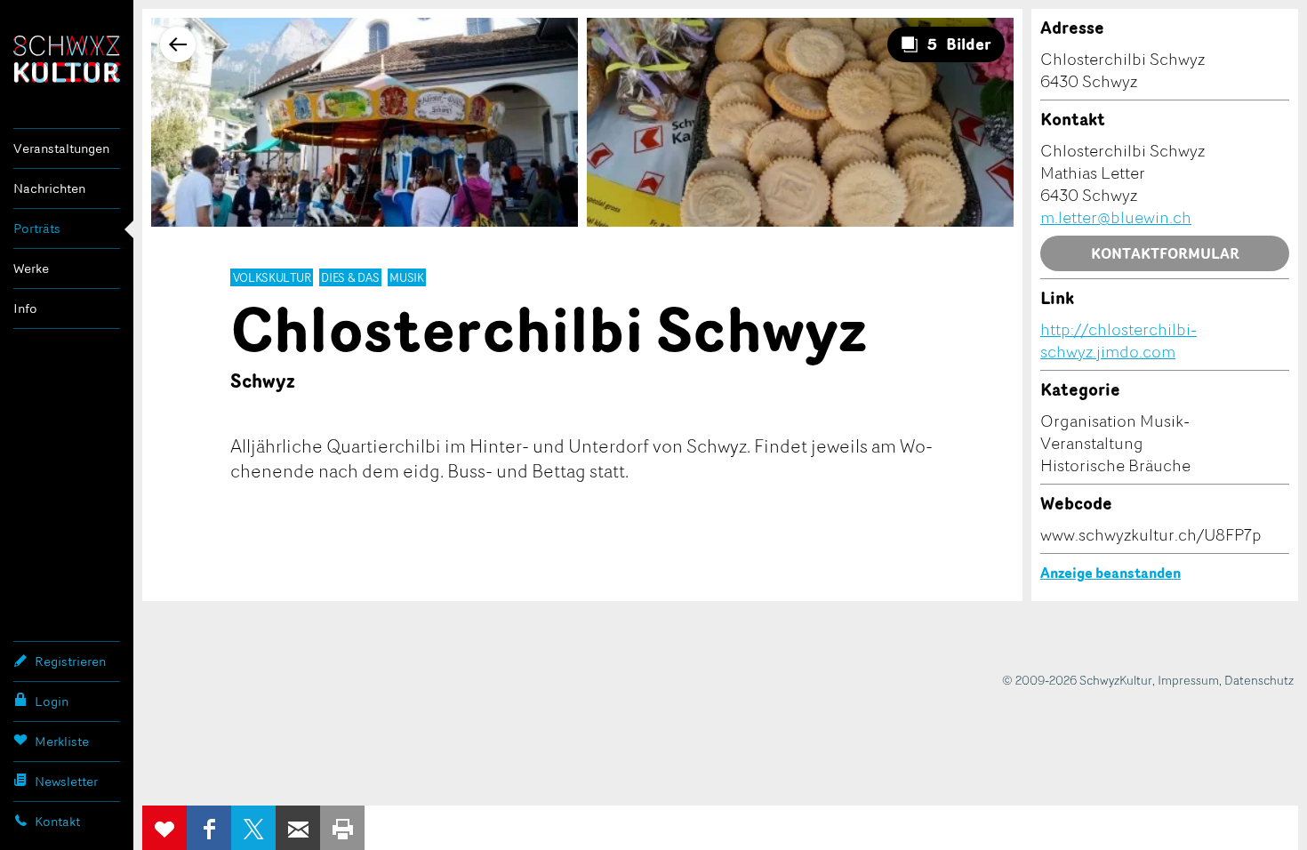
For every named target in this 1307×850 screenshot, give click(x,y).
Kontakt (57, 821)
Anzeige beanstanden (1110, 572)
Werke (31, 268)
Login (51, 701)
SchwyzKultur (66, 59)
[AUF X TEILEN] (253, 828)
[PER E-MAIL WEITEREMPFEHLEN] (298, 828)
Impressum (1188, 679)
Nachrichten (49, 188)
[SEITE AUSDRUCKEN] (342, 828)
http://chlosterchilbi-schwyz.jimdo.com (1118, 340)
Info (25, 308)
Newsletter (66, 781)
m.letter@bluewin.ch (1115, 217)
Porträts (36, 228)
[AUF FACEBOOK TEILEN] (209, 828)
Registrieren (70, 661)
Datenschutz (1259, 679)
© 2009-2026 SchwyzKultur (1077, 679)
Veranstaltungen (61, 148)
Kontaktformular (1165, 253)
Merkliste (62, 741)
